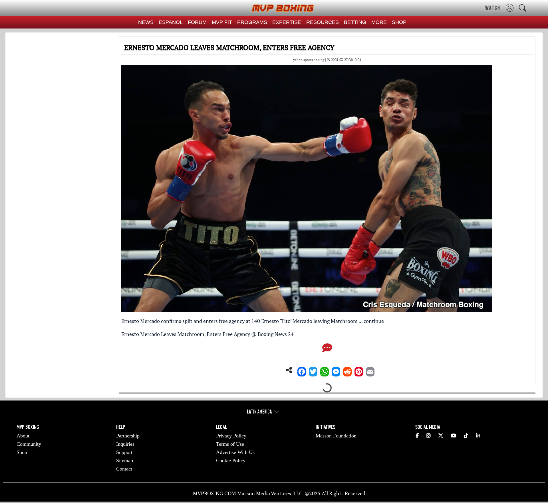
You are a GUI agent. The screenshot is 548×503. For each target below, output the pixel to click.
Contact (124, 469)
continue (374, 320)
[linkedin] (478, 436)
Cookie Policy (230, 460)
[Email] (370, 370)
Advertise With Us (235, 452)
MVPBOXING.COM (214, 493)
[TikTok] (466, 436)
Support (124, 452)
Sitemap (124, 460)
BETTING (355, 22)
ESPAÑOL (171, 22)
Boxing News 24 (276, 334)
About (23, 436)
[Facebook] (301, 370)
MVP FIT (222, 22)
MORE (379, 22)
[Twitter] (313, 370)
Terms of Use (230, 444)
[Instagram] (428, 436)
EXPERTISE (286, 22)
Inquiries (125, 444)
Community (29, 444)
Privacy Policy (231, 436)
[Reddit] (347, 370)
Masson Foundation (336, 436)
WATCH (492, 8)
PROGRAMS (252, 22)
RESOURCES (322, 22)
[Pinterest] (358, 370)
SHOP (399, 22)
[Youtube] (453, 436)
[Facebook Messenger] (336, 370)
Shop (22, 452)
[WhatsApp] (324, 370)
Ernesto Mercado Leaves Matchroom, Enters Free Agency (185, 334)
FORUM (197, 22)
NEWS (146, 22)
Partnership (128, 436)
